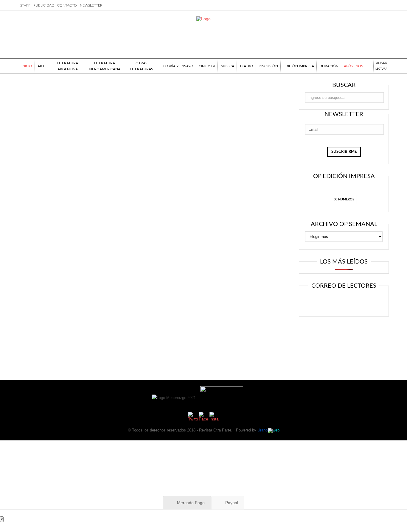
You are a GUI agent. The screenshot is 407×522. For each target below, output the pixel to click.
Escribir (361, 301)
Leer (324, 301)
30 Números (344, 199)
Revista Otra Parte (215, 430)
